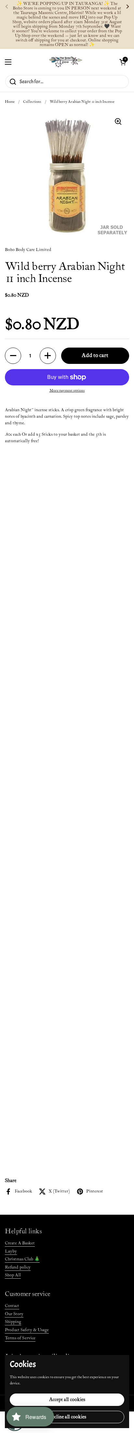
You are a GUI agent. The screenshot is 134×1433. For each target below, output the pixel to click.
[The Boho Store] (65, 61)
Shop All (13, 1275)
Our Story (14, 1314)
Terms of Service (20, 1338)
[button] (122, 62)
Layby (11, 1251)
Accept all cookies (67, 1399)
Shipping (13, 1322)
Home (10, 101)
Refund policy (18, 1267)
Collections (32, 101)
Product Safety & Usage (27, 1330)
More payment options (67, 390)
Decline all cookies (67, 1417)
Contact (12, 1306)
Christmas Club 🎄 (22, 1259)
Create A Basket (20, 1243)
